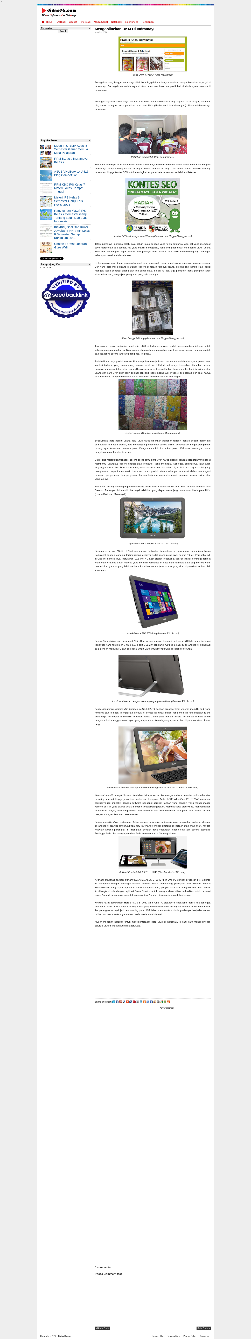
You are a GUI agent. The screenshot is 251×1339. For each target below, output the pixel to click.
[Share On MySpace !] (151, 1001)
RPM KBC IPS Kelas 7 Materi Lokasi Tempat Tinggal (69, 188)
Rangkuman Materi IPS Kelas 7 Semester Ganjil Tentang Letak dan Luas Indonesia (70, 216)
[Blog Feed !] (168, 1001)
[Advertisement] (153, 962)
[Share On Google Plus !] (120, 1001)
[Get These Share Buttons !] (158, 1001)
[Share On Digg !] (130, 1001)
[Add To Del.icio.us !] (124, 1001)
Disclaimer (205, 1336)
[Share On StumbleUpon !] (127, 1001)
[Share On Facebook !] (117, 1001)
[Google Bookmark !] (161, 1001)
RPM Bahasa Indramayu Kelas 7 (71, 160)
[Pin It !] (134, 1001)
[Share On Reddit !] (137, 1001)
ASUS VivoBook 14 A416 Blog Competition (71, 173)
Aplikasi (61, 21)
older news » (203, 1328)
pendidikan (148, 21)
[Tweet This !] (113, 1001)
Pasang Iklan (158, 1336)
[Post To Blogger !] (144, 1001)
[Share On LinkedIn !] (141, 1001)
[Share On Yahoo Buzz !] (154, 1001)
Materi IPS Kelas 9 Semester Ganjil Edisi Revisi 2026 (68, 201)
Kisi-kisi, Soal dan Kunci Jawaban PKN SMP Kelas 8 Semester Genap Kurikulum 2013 (72, 232)
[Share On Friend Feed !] (148, 1001)
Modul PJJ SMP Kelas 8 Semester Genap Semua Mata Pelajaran (71, 149)
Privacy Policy (189, 1336)
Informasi (85, 21)
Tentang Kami (173, 1336)
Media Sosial (101, 21)
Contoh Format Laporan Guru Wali (70, 245)
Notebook (116, 21)
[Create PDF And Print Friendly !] (165, 1001)
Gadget (73, 21)
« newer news (102, 1328)
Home (49, 22)
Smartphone (131, 21)
